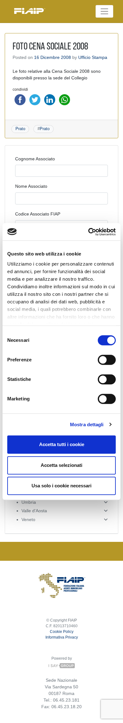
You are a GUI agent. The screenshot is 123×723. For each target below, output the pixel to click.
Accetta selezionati (61, 465)
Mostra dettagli (87, 424)
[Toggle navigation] (104, 11)
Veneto (28, 519)
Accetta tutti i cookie (61, 444)
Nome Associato (31, 186)
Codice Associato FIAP (37, 213)
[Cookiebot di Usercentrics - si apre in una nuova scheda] (88, 232)
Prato (20, 128)
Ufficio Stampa (92, 57)
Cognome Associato (35, 158)
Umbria (28, 502)
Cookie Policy (61, 631)
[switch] (107, 360)
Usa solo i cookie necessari (61, 485)
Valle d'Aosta (34, 510)
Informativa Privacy (61, 637)
